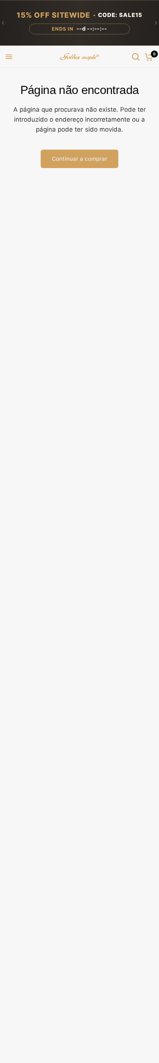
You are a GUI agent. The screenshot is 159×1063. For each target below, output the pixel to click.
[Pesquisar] (135, 57)
